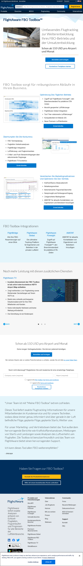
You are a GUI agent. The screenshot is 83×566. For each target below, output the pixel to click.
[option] (41, 293)
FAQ (63, 522)
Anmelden (22, 1)
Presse (47, 511)
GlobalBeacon (32, 542)
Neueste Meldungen (69, 500)
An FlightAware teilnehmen (9, 1)
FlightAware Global (34, 530)
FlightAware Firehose (32, 503)
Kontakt (65, 518)
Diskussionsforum (68, 504)
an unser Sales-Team (70, 356)
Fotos (64, 497)
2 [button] (42, 320)
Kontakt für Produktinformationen (37, 472)
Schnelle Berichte (34, 513)
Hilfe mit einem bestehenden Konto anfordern (41, 478)
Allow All (48, 562)
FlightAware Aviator (34, 521)
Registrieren (75, 6)
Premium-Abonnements (33, 525)
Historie (47, 504)
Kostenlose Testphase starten (60, 66)
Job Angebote (50, 500)
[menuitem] (4, 11)
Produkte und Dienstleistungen (34, 494)
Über (46, 497)
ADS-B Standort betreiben (67, 508)
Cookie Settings (33, 562)
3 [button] (45, 320)
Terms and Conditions (46, 378)
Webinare (48, 518)
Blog (46, 514)
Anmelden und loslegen (60, 60)
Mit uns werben (50, 507)
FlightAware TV (33, 538)
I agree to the (43, 375)
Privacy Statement (48, 557)
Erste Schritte (58, 126)
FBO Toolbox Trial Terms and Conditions (47, 375)
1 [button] (38, 320)
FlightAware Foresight (32, 508)
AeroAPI (30, 499)
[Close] (79, 555)
